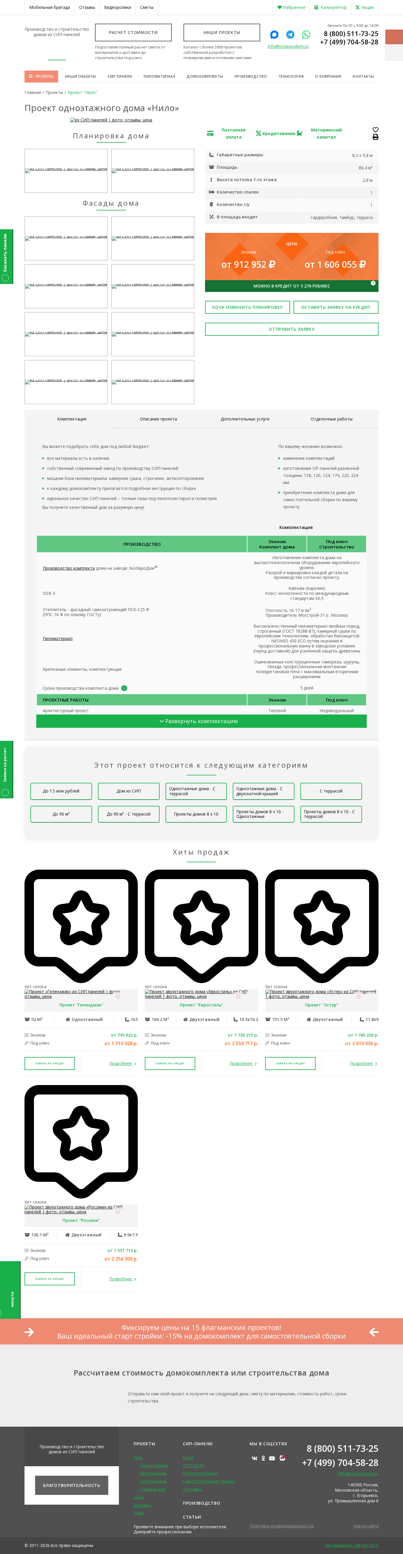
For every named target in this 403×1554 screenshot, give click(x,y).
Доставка (192, 1489)
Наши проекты (222, 32)
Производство (251, 76)
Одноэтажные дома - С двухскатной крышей (259, 791)
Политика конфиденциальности (282, 1526)
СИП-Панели (198, 1443)
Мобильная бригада (49, 7)
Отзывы (87, 7)
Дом (138, 1457)
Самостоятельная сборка (209, 1481)
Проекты (45, 76)
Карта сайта (366, 1526)
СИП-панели (120, 76)
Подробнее (121, 1063)
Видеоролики (117, 7)
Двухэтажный (153, 1473)
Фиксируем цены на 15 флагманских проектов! (201, 1327)
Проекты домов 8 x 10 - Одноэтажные (260, 814)
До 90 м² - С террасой (128, 814)
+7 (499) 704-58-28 (349, 42)
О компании (328, 76)
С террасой (331, 791)
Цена (188, 1457)
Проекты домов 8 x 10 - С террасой (329, 814)
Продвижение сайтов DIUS (352, 1545)
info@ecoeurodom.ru (288, 46)
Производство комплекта (69, 568)
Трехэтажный (153, 1481)
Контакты (363, 76)
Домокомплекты (205, 76)
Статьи (192, 1517)
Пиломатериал (159, 76)
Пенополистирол (200, 1473)
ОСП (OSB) (193, 1465)
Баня (138, 1513)
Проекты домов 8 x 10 (196, 814)
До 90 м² (61, 814)
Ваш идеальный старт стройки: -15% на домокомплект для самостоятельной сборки (201, 1336)
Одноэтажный (154, 1465)
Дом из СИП (129, 791)
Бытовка (142, 1505)
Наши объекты (80, 76)
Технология (291, 76)
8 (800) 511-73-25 (351, 33)
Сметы (146, 7)
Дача (139, 1497)
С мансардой (152, 1489)
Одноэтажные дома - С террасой (192, 791)
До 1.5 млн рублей (61, 791)
